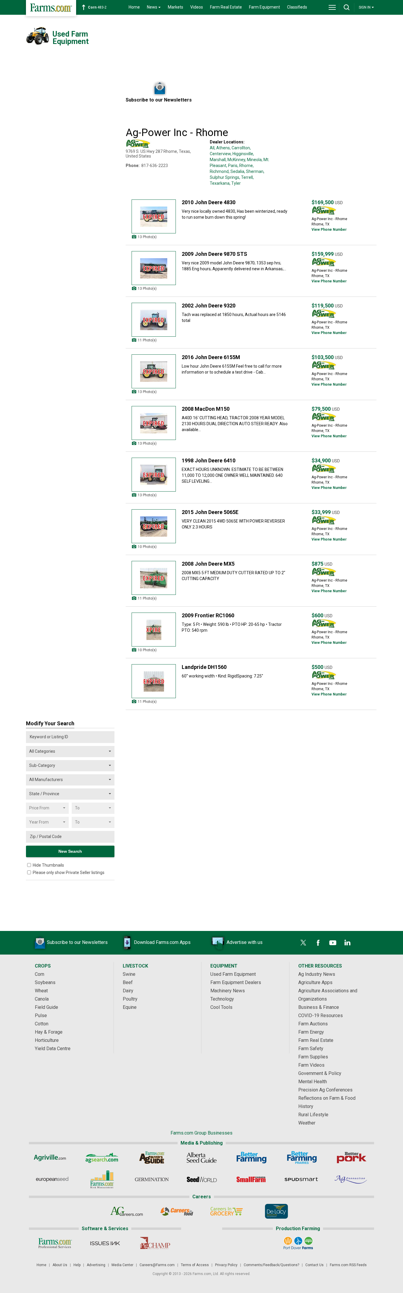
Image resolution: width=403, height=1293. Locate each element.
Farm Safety (310, 1048)
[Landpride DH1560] (154, 681)
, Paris (231, 165)
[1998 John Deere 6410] (154, 475)
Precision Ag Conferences (325, 1090)
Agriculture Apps (315, 982)
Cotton (41, 1024)
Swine (129, 974)
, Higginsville (242, 153)
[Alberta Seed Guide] (201, 1157)
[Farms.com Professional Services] (55, 1243)
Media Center (122, 1265)
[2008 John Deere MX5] (154, 578)
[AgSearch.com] (101, 1157)
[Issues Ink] (104, 1243)
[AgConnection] (351, 1179)
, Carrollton (240, 147)
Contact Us (314, 1265)
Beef (128, 982)
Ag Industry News (316, 974)
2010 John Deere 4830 (208, 202)
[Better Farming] (251, 1157)
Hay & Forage (49, 1032)
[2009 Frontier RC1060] (154, 629)
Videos (196, 7)
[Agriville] (52, 1157)
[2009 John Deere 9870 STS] (154, 268)
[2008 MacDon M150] (154, 423)
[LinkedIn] (347, 943)
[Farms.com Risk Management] (101, 1179)
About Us (60, 1265)
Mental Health (312, 1081)
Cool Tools (221, 1007)
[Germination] (151, 1179)
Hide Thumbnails (48, 865)
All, (212, 147)
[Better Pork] (351, 1157)
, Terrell (246, 177)
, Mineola (253, 159)
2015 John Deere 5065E (210, 512)
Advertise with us (245, 942)
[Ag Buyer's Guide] (151, 1157)
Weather (306, 1123)
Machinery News (227, 991)
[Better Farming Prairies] (301, 1157)
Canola (42, 999)
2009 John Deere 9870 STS (214, 254)
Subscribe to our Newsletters (77, 942)
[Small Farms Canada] (251, 1179)
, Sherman (253, 171)
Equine (130, 1007)
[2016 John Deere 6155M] (154, 371)
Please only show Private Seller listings (68, 872)
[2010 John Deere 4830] (154, 216)
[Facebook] (318, 943)
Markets (175, 7)
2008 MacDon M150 (206, 409)
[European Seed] (52, 1179)
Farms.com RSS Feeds (348, 1265)
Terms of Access (195, 1265)
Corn (39, 974)
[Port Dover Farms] (298, 1243)
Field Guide (46, 1007)
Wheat (41, 991)
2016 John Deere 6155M (211, 357)
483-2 (97, 7)
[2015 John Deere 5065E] (154, 526)
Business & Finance (318, 1007)
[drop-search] (346, 7)
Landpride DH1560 (204, 667)
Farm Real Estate (226, 7)
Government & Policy (319, 1073)
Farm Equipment (264, 7)
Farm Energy (311, 1032)
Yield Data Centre (53, 1048)
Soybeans (45, 982)
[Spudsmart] (301, 1179)
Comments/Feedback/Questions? (271, 1265)
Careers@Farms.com (157, 1265)
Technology (222, 999)
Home (134, 7)
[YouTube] (333, 943)
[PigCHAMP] (154, 1243)
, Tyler (235, 183)
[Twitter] (303, 943)
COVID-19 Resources (320, 1015)
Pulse (41, 1015)
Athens (223, 147)
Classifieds (297, 7)
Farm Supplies (313, 1057)
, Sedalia (236, 171)
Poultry (130, 999)
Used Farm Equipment (233, 974)
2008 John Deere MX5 (208, 564)
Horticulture (47, 1040)
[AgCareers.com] (126, 1211)
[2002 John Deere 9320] (154, 320)
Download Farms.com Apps (162, 942)
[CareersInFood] (176, 1211)
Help (77, 1265)
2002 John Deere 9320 (208, 305)
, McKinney (235, 159)
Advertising (96, 1265)
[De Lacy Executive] (276, 1211)
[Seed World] (201, 1179)
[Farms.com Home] (51, 8)
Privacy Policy (226, 1265)
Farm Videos (311, 1065)
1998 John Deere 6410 (208, 460)
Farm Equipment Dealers (235, 982)
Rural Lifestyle (313, 1114)
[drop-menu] (332, 7)
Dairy (128, 991)
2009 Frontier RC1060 (208, 615)
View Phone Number (329, 229)
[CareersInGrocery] (226, 1211)
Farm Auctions (313, 1024)
